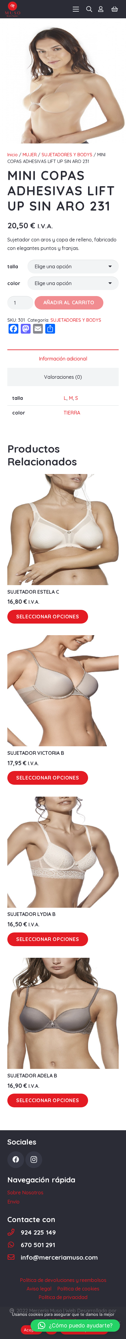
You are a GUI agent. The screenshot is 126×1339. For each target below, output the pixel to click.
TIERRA (72, 413)
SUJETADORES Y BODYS (67, 154)
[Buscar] (89, 9)
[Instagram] (33, 1159)
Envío (13, 1202)
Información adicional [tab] (63, 359)
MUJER (30, 154)
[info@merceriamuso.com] (14, 1257)
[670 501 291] (14, 1245)
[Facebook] (15, 1159)
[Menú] (76, 9)
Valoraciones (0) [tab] (63, 377)
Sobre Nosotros (25, 1192)
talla (12, 266)
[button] (75, 1325)
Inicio (12, 154)
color (13, 283)
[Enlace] (12, 9)
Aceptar (31, 1329)
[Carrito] (114, 9)
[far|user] (102, 9)
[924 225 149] (14, 1232)
